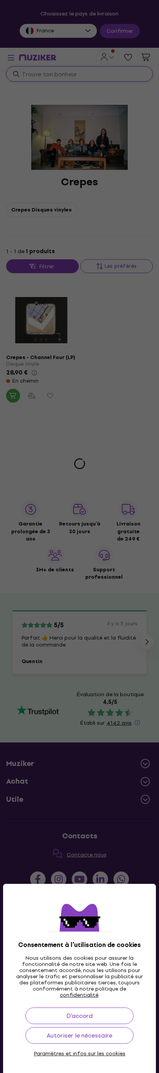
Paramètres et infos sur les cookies (79, 1054)
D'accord (79, 1016)
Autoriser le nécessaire (79, 1035)
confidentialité (79, 995)
